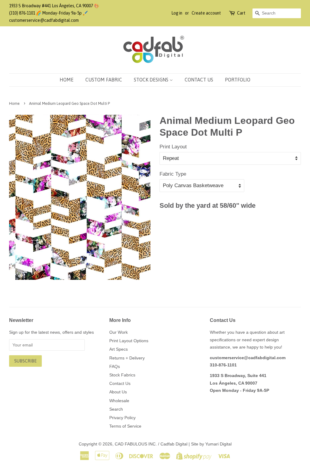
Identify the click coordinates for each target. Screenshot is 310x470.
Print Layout (173, 147)
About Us (118, 391)
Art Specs (118, 349)
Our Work (118, 332)
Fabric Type (173, 174)
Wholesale (119, 400)
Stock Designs (152, 79)
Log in (176, 13)
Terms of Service (125, 426)
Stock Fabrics (122, 374)
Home (67, 79)
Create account (206, 13)
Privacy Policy (122, 417)
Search (116, 409)
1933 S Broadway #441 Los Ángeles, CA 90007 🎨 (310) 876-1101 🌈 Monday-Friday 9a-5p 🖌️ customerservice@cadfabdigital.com (54, 13)
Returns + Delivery (127, 358)
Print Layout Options (128, 340)
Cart (241, 13)
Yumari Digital (218, 444)
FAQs (114, 366)
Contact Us (199, 79)
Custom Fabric (103, 79)
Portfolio (237, 79)
